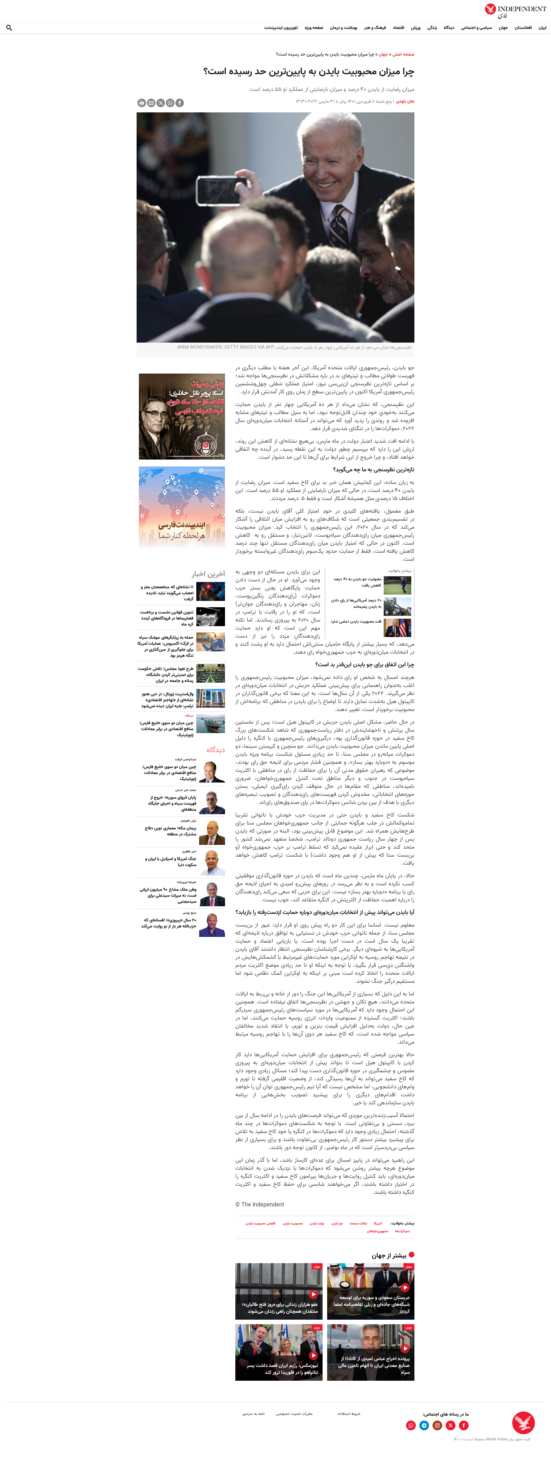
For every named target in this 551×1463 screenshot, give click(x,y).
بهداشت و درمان (343, 27)
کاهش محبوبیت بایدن (261, 1223)
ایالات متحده (358, 1223)
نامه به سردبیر (253, 1414)
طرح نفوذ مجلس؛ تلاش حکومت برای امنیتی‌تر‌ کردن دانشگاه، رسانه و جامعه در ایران (165, 674)
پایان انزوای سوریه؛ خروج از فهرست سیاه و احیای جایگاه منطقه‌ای (172, 803)
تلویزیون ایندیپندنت (281, 27)
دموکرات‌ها (402, 1231)
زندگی (432, 27)
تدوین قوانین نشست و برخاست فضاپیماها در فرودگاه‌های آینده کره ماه (166, 618)
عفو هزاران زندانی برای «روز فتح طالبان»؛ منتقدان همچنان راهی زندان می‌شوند (280, 1308)
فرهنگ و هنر (375, 27)
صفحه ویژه (314, 27)
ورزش (415, 27)
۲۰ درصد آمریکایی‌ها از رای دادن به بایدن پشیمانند (356, 603)
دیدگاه (449, 27)
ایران (542, 27)
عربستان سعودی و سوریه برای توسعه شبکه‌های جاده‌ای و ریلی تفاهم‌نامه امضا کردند (372, 1304)
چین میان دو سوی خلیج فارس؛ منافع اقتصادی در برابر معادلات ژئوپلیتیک (166, 729)
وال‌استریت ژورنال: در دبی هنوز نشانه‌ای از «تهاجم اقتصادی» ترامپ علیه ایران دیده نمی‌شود (167, 700)
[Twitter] (160, 103)
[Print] (141, 103)
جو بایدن (337, 1223)
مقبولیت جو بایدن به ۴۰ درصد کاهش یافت (357, 582)
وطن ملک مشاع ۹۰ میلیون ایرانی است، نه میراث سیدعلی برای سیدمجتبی (168, 895)
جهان (503, 27)
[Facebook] (179, 103)
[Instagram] (437, 1425)
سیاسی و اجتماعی (476, 27)
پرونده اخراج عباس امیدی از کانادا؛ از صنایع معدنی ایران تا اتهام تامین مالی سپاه (374, 1365)
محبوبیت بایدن (293, 1223)
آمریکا (378, 1223)
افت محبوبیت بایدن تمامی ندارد (356, 622)
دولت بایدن (317, 1223)
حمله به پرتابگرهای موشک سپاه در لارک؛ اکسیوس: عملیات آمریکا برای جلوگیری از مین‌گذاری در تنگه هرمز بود (165, 646)
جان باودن (404, 101)
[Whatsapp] (170, 103)
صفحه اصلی (403, 54)
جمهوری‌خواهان (377, 1231)
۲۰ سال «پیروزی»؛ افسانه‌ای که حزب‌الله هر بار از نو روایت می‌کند (168, 923)
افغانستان (523, 27)
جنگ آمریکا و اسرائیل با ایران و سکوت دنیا (170, 861)
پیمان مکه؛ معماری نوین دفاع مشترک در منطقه (170, 831)
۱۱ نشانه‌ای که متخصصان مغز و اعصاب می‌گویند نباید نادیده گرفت (167, 593)
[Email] (151, 103)
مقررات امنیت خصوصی (294, 1414)
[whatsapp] (411, 1425)
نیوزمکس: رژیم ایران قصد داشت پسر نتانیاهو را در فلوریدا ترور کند (282, 1369)
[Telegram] (424, 1425)
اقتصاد (398, 27)
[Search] (9, 28)
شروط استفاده (349, 1414)
